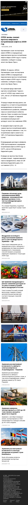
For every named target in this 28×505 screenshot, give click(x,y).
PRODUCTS (24, 23)
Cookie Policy (18, 501)
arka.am (10, 489)
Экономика (4, 34)
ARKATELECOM (5, 23)
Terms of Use (12, 501)
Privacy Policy (5, 501)
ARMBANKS (15, 23)
